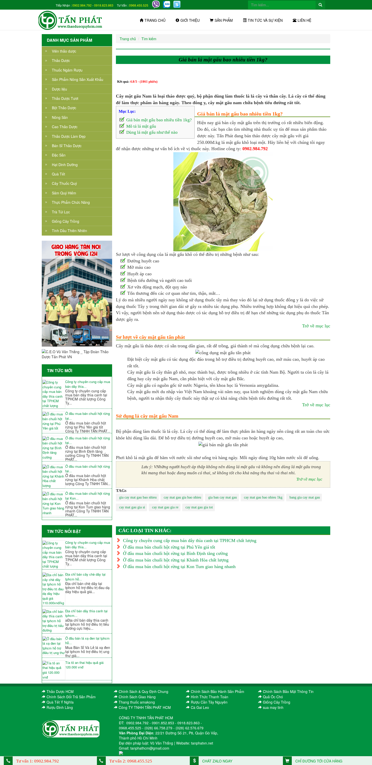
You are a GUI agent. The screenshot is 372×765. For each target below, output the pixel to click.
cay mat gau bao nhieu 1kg (263, 497)
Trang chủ (155, 20)
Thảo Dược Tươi (65, 98)
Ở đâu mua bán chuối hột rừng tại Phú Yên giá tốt (169, 547)
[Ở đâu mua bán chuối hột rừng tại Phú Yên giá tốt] (53, 421)
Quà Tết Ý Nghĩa (60, 702)
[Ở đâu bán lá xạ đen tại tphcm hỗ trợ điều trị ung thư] (53, 646)
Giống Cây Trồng (65, 221)
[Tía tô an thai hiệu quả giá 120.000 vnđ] (53, 670)
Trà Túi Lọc (61, 211)
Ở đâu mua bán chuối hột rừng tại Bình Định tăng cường (175, 553)
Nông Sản (60, 117)
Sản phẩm (224, 20)
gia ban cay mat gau (222, 497)
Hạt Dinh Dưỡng (65, 164)
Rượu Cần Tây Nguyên (209, 702)
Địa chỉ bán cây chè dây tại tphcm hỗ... (85, 576)
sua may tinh (273, 707)
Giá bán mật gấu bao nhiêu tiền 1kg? (159, 120)
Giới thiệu (190, 20)
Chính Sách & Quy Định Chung (143, 691)
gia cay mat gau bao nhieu (138, 497)
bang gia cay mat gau (305, 497)
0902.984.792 (82, 5)
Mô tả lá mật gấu (141, 126)
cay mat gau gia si (132, 507)
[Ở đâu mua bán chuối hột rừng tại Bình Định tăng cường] (53, 448)
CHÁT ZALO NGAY (216, 760)
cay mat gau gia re (165, 507)
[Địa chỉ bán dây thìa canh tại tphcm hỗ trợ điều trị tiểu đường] (53, 621)
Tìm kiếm (148, 38)
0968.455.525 (138, 5)
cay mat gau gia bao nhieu (182, 497)
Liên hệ (304, 20)
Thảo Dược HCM (60, 691)
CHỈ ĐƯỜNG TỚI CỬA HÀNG (318, 760)
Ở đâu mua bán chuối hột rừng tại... (87, 416)
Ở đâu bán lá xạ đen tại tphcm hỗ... (87, 640)
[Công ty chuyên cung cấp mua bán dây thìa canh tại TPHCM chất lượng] (53, 394)
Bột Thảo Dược (64, 107)
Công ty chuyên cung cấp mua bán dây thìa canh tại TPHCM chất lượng (189, 540)
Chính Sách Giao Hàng (137, 696)
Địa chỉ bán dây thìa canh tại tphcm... (86, 613)
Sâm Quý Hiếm (64, 192)
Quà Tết (58, 173)
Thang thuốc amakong (137, 702)
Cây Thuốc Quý (64, 183)
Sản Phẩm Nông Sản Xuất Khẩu (77, 79)
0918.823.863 (103, 5)
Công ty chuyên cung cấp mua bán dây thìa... (87, 384)
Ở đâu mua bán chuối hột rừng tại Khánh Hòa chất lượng (176, 559)
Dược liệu (59, 89)
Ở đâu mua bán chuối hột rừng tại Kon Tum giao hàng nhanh (179, 566)
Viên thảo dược (64, 51)
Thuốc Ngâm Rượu (67, 70)
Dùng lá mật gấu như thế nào (152, 132)
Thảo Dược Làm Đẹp (69, 136)
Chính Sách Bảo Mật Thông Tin (288, 691)
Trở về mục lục (316, 325)
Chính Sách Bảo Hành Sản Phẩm (217, 691)
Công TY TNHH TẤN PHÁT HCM (145, 707)
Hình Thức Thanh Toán (209, 696)
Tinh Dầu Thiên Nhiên (69, 230)
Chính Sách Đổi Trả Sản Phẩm (71, 696)
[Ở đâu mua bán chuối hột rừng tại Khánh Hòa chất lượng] (53, 476)
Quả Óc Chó (273, 696)
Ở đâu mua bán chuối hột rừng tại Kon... (87, 496)
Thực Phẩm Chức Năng (71, 202)
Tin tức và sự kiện (265, 20)
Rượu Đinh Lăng (60, 707)
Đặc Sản (59, 155)
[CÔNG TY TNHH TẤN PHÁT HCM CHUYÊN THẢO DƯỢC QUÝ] (70, 19)
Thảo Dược (61, 60)
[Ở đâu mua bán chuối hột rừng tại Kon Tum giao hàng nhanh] (53, 503)
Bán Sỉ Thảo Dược (66, 145)
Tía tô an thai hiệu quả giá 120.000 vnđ (84, 665)
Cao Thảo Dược (64, 126)
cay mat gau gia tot (199, 507)
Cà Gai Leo (200, 707)
